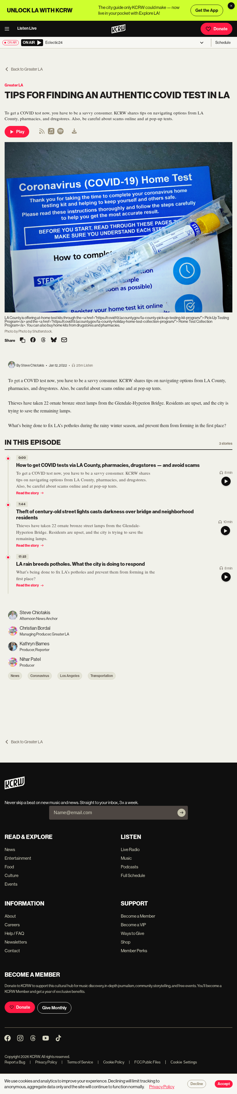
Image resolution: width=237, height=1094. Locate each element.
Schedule (223, 42)
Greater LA (14, 85)
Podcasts (129, 866)
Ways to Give (132, 933)
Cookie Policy (111, 1062)
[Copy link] (22, 340)
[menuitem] (74, 132)
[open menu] (8, 28)
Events (11, 884)
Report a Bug (15, 1062)
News (15, 676)
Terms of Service (77, 1062)
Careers (12, 924)
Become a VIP (133, 924)
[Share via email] (64, 340)
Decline (196, 1084)
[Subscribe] (181, 813)
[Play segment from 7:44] (8, 505)
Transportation (101, 676)
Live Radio (130, 849)
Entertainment (18, 858)
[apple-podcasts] (51, 133)
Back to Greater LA (27, 69)
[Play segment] (226, 481)
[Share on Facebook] (33, 340)
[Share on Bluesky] (54, 340)
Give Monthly (54, 1007)
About (10, 916)
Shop (125, 942)
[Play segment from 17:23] (8, 557)
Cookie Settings (184, 1062)
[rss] (41, 133)
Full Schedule (133, 875)
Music (126, 858)
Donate (220, 28)
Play (20, 131)
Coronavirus (39, 676)
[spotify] (60, 133)
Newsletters (16, 942)
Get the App (206, 10)
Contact (12, 950)
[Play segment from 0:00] (8, 459)
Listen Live (27, 28)
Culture (11, 875)
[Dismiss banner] (231, 5)
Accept (224, 1084)
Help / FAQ (14, 933)
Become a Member (138, 916)
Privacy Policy (43, 1062)
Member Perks (134, 950)
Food (9, 866)
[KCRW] (15, 787)
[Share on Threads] (43, 340)
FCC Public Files (144, 1062)
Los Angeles (69, 676)
